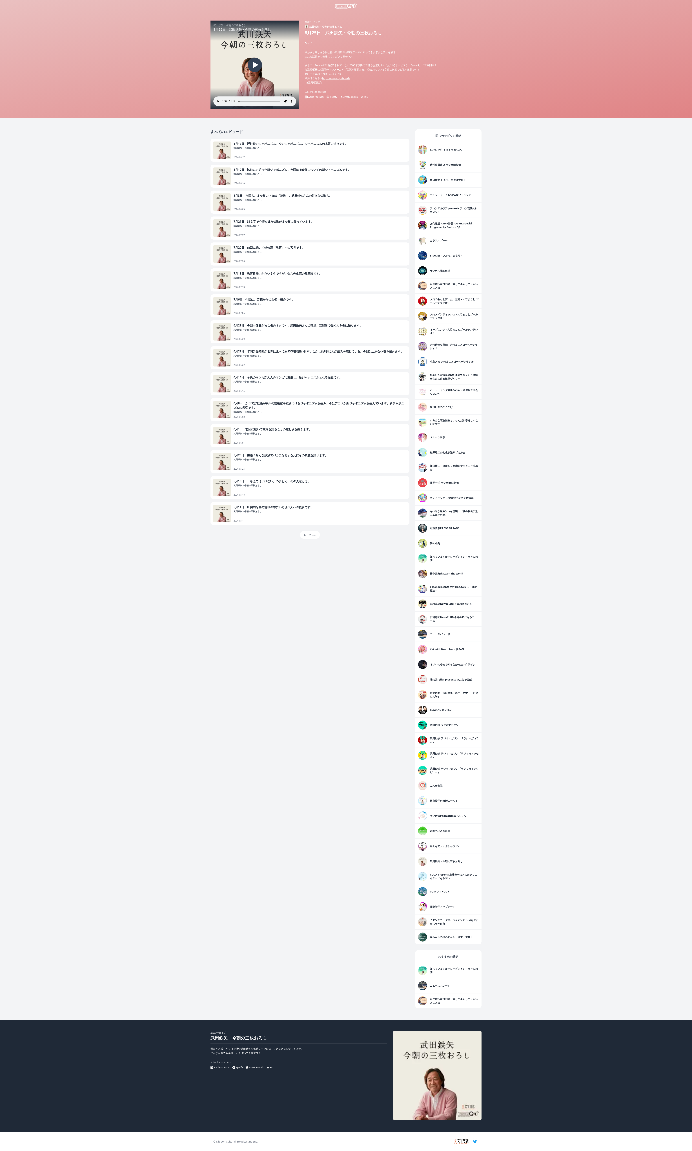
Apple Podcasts (316, 96)
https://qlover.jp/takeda (336, 78)
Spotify (333, 96)
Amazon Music (350, 96)
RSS (366, 96)
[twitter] (475, 1141)
